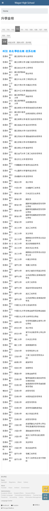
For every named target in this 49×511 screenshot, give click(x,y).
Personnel (4, 497)
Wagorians (12, 482)
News (3, 480)
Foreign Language (7, 495)
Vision (10, 487)
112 (17, 29)
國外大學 (20, 42)
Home (5, 11)
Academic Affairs (6, 493)
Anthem (16, 487)
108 (35, 30)
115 (3, 30)
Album (20, 482)
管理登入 (37, 505)
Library (21, 497)
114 (8, 30)
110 (26, 30)
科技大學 (11, 42)
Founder (3, 487)
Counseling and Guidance (23, 495)
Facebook (6, 505)
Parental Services (38, 495)
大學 (4, 42)
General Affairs (30, 493)
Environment (25, 487)
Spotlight (4, 482)
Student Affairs (18, 493)
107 (40, 30)
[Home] (24, 2)
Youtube (15, 505)
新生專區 (4, 477)
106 (45, 30)
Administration (5, 491)
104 (8, 36)
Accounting (13, 497)
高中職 (28, 42)
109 (31, 30)
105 (3, 36)
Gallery (26, 482)
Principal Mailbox (8, 508)
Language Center (6, 501)
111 (22, 30)
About (3, 485)
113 (12, 30)
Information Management (33, 497)
